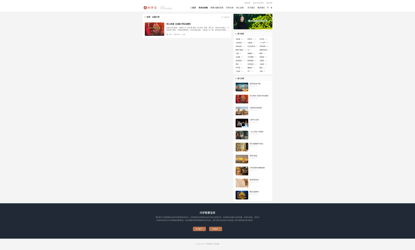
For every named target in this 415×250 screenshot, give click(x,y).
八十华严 (263, 43)
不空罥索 (252, 57)
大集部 (251, 43)
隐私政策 (269, 3)
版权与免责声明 (258, 3)
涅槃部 (251, 53)
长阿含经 (252, 64)
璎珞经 (251, 68)
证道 (183, 34)
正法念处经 (252, 46)
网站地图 (216, 244)
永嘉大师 (177, 34)
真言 (239, 64)
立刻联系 (215, 229)
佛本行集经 (241, 50)
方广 (250, 71)
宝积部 (263, 57)
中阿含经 (264, 46)
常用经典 (247, 3)
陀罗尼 (251, 39)
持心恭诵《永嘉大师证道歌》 (179, 24)
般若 (262, 53)
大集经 (263, 60)
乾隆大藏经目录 (217, 8)
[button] (270, 21)
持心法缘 (239, 8)
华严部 (239, 68)
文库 (169, 34)
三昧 (239, 53)
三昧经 (263, 64)
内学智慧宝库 (150, 7)
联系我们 (261, 8)
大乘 (262, 71)
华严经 (263, 39)
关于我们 (251, 8)
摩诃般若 (251, 60)
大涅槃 (239, 57)
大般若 (240, 39)
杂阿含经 (240, 46)
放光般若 (240, 60)
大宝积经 (240, 43)
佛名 (262, 68)
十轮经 (239, 71)
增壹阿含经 (264, 50)
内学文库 (229, 8)
